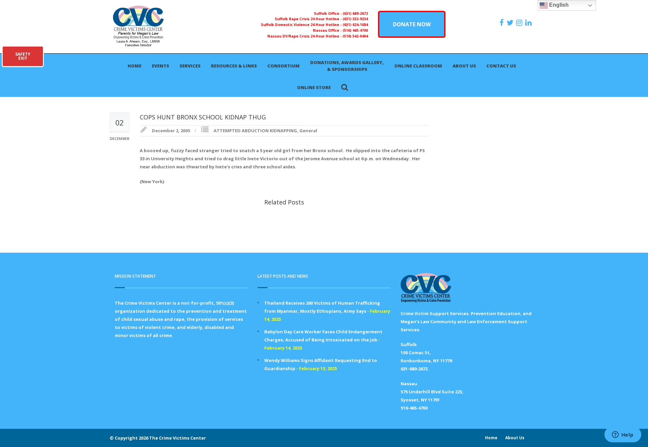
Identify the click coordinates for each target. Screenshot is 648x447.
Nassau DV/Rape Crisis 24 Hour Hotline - (305, 36)
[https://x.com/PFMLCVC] (511, 22)
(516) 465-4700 (355, 30)
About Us (464, 66)
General (308, 131)
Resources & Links (234, 66)
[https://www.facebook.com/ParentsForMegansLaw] (503, 22)
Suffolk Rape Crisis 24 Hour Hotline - (309, 19)
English (558, 5)
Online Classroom (418, 66)
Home (134, 66)
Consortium (283, 66)
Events (160, 66)
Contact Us (501, 66)
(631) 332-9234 (355, 19)
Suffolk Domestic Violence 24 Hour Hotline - (302, 24)
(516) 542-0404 (355, 36)
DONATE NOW (412, 24)
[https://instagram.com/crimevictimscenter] (520, 22)
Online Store (314, 87)
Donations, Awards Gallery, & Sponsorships (347, 65)
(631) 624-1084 (355, 24)
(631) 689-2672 (355, 13)
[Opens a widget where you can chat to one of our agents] (622, 435)
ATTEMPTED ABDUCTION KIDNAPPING (255, 131)
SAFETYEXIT (22, 56)
